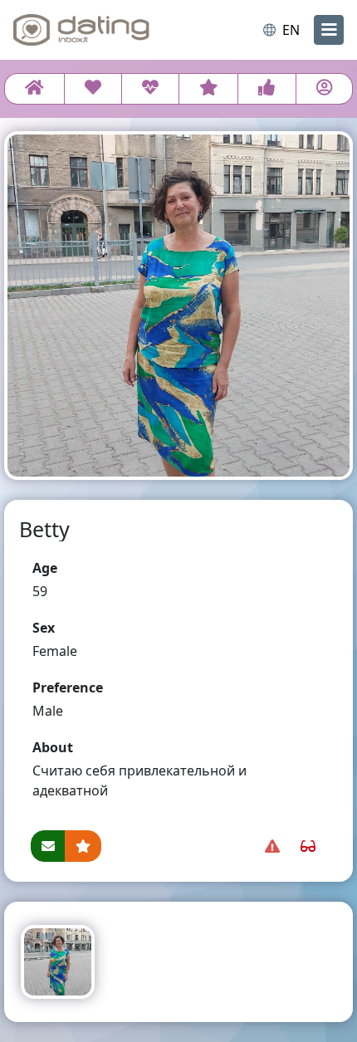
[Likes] (266, 89)
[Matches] (150, 89)
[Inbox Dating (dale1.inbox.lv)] (81, 29)
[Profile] (324, 89)
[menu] (329, 30)
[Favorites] (208, 89)
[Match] (93, 89)
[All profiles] (34, 89)
